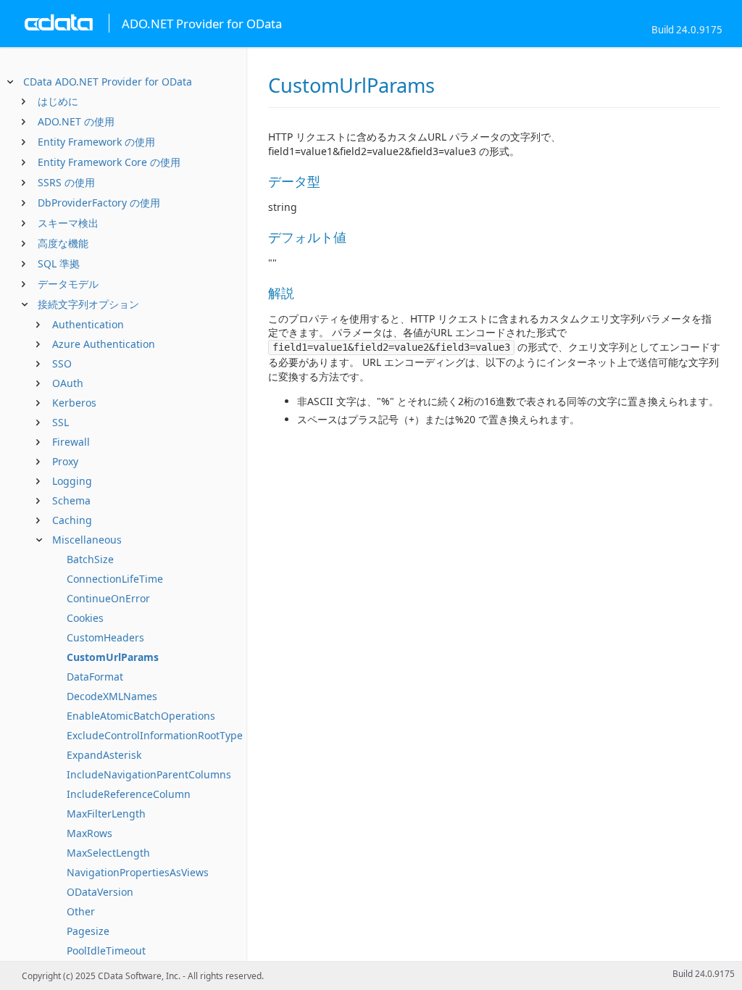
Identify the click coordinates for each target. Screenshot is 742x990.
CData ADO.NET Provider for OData (107, 81)
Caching (72, 520)
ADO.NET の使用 (76, 121)
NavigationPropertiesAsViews (138, 872)
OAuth (67, 383)
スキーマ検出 (68, 223)
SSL (60, 422)
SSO (62, 363)
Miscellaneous (87, 539)
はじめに (58, 101)
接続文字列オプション (88, 304)
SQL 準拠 (59, 263)
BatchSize (90, 559)
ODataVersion (100, 892)
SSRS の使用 (66, 182)
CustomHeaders (105, 637)
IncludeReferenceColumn (129, 794)
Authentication (88, 324)
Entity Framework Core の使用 (109, 162)
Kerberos (74, 402)
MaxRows (89, 833)
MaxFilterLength (106, 813)
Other (81, 911)
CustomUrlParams (113, 657)
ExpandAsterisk (104, 755)
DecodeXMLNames (112, 696)
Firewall (71, 442)
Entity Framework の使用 (96, 142)
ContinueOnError (108, 598)
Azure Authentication (103, 344)
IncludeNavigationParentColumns (149, 774)
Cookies (85, 618)
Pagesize (88, 931)
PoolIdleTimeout (106, 950)
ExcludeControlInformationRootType (155, 735)
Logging (72, 481)
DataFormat (95, 676)
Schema (71, 500)
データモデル (68, 284)
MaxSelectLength (108, 853)
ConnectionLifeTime (115, 579)
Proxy (65, 461)
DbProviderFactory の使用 (99, 202)
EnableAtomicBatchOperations (141, 716)
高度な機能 (63, 243)
